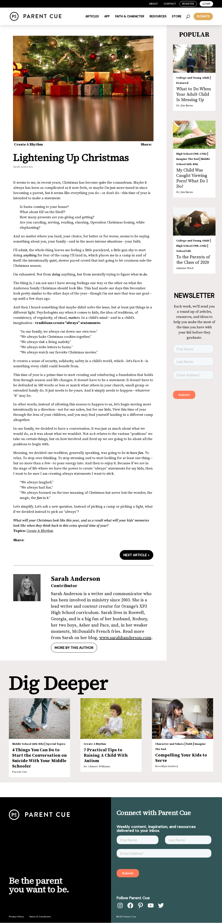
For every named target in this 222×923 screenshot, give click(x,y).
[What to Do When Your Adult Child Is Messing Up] (194, 58)
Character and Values (169, 744)
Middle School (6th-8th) (28, 744)
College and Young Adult (192, 77)
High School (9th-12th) (191, 153)
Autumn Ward (184, 268)
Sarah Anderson (23, 166)
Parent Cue (19, 772)
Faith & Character (129, 16)
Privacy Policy (16, 916)
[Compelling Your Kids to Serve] (182, 718)
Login (206, 3)
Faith (189, 744)
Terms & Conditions (40, 916)
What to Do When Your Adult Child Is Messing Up (193, 94)
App (107, 16)
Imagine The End (187, 159)
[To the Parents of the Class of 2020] (194, 221)
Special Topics (55, 744)
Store (176, 16)
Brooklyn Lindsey (166, 766)
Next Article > (136, 555)
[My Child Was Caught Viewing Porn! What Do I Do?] (194, 135)
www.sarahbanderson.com (125, 638)
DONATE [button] (203, 16)
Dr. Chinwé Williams (97, 766)
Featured (182, 83)
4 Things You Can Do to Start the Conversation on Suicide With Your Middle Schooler (39, 758)
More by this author (74, 647)
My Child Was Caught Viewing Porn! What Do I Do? (192, 178)
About (153, 3)
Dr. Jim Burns (184, 105)
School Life (183, 251)
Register (188, 3)
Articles (92, 16)
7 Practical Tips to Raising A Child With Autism (106, 755)
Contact (170, 3)
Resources (158, 16)
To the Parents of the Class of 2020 (193, 259)
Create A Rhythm (28, 144)
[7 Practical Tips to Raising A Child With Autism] (111, 718)
